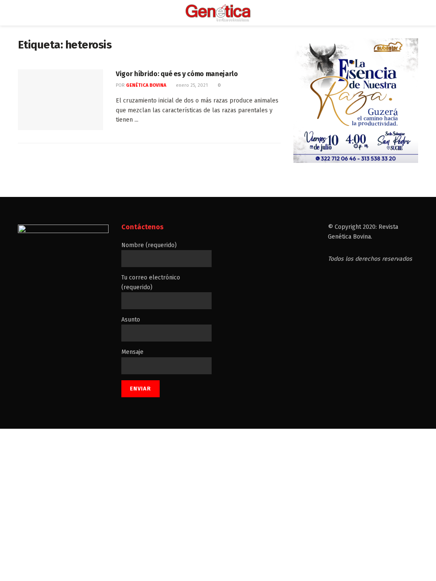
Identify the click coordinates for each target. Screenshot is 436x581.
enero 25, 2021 (191, 85)
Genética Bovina (146, 85)
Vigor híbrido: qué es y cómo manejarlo (177, 74)
